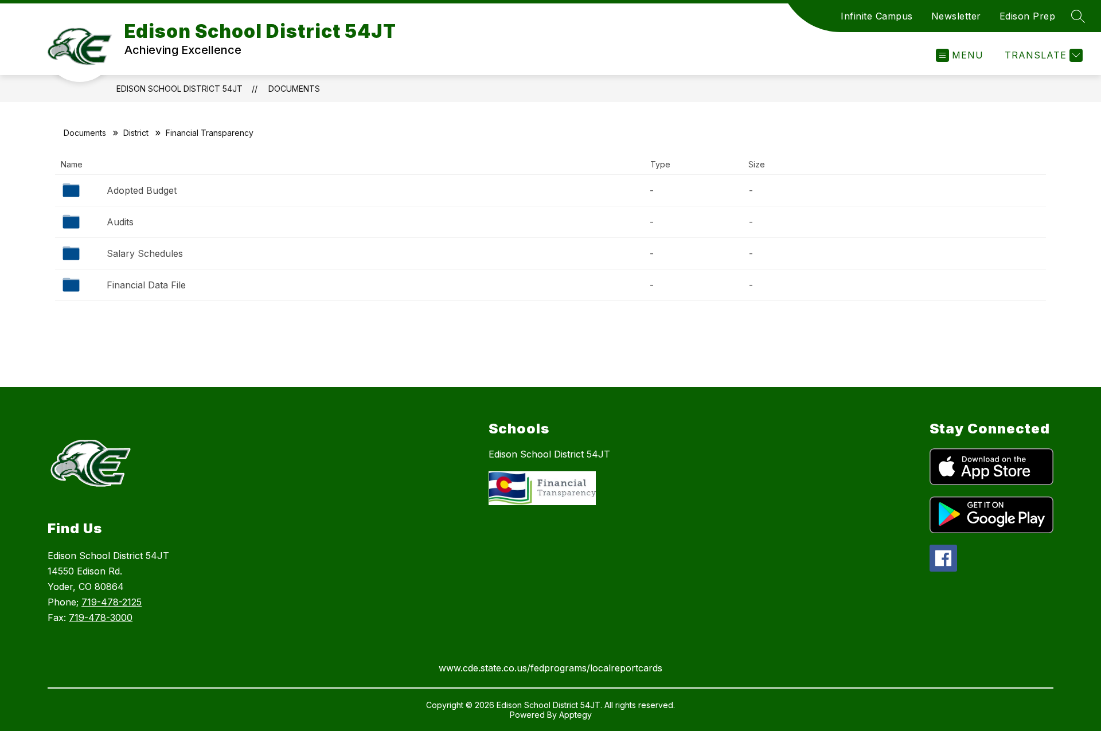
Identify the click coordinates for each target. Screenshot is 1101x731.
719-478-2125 (111, 602)
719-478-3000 (100, 617)
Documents (294, 88)
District (136, 133)
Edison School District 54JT (179, 88)
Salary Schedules (145, 253)
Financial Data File (146, 285)
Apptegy (575, 715)
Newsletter (956, 16)
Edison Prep (1028, 16)
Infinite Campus (877, 16)
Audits (120, 222)
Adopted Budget (142, 190)
